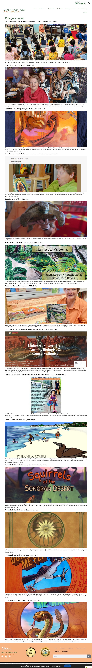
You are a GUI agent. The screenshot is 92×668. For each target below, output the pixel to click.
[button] (89, 3)
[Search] (89, 656)
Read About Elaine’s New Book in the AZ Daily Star (21, 286)
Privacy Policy (65, 651)
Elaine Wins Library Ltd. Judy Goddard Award (19, 65)
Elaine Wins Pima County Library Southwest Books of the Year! (25, 109)
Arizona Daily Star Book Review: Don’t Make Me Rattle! (22, 600)
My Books (50, 8)
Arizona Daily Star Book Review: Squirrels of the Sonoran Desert (25, 465)
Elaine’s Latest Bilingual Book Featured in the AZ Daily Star (24, 242)
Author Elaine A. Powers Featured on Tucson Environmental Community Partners (31, 329)
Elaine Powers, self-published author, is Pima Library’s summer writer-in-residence (31, 154)
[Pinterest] (6, 656)
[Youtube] (82, 3)
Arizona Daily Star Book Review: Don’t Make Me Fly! (21, 555)
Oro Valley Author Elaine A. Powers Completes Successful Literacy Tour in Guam (31, 22)
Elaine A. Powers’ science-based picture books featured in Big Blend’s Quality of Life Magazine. (35, 374)
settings (59, 666)
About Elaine (63, 648)
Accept (67, 665)
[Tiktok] (85, 3)
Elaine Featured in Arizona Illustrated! (17, 199)
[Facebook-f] (76, 3)
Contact (85, 12)
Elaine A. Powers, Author (14, 10)
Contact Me (57, 651)
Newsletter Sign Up (83, 8)
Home (35, 8)
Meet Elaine (41, 8)
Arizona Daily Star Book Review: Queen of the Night (21, 510)
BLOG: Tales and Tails (80, 648)
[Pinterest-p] (79, 3)
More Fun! (59, 8)
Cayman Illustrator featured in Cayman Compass (20, 420)
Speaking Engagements (70, 8)
